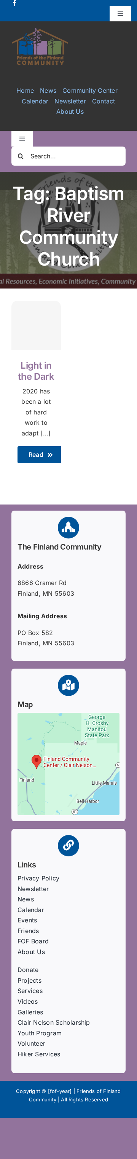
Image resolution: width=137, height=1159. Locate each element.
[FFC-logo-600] (39, 30)
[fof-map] (68, 716)
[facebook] (14, 3)
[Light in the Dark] (36, 325)
